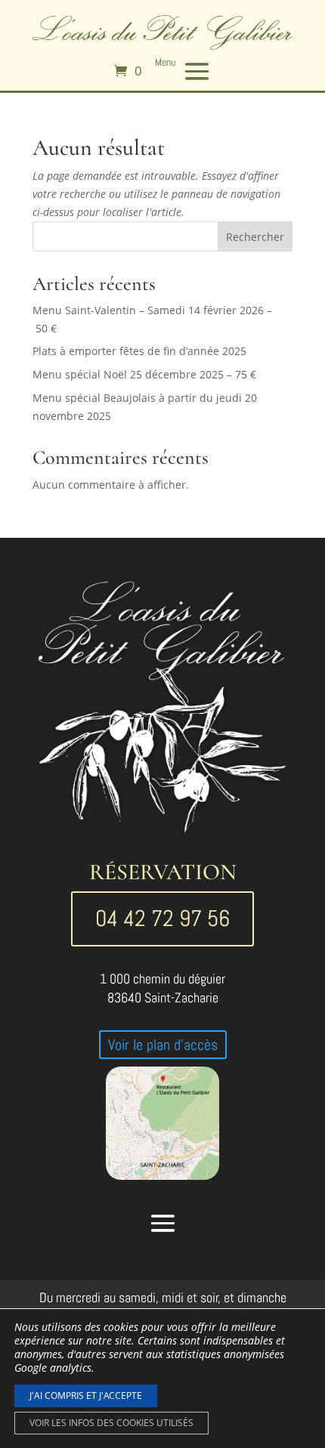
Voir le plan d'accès (163, 1044)
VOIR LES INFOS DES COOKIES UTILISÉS (111, 1422)
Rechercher (255, 237)
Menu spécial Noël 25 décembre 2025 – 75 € (144, 374)
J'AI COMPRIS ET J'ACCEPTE (85, 1395)
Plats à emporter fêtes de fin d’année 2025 (139, 351)
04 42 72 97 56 (162, 918)
